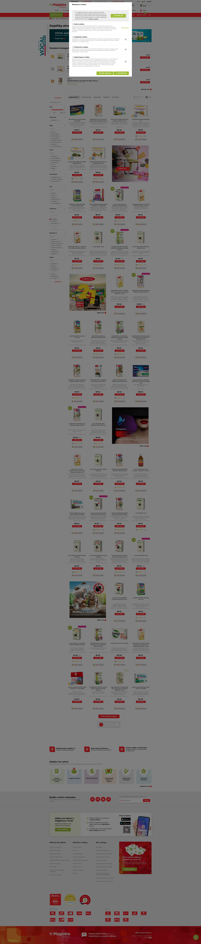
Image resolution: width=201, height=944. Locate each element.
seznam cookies (93, 19)
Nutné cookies (79, 24)
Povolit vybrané (105, 73)
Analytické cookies (80, 37)
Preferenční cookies (81, 47)
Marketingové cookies (82, 57)
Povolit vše (119, 15)
